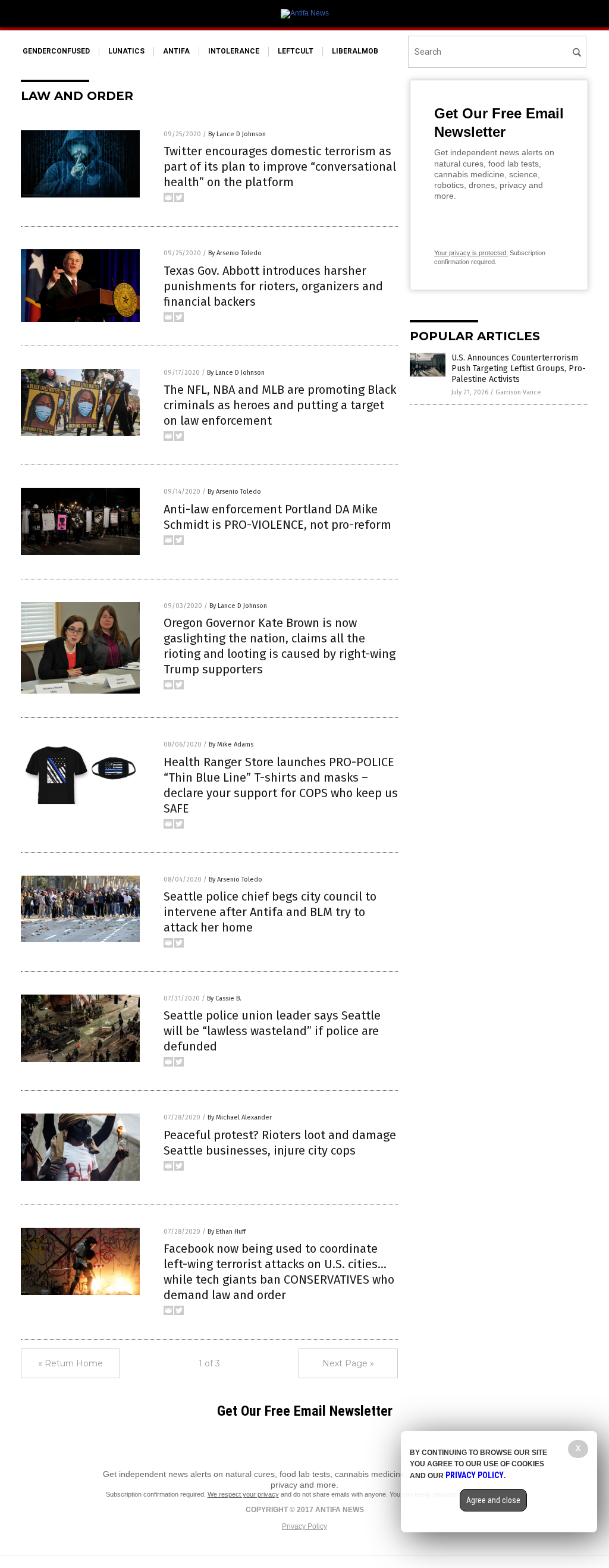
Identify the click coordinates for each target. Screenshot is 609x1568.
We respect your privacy (243, 1494)
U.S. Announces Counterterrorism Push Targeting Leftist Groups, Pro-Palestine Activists (518, 368)
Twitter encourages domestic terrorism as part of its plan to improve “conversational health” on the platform (280, 166)
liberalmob (355, 51)
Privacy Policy (304, 1526)
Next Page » (348, 1363)
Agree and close (493, 1500)
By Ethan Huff (227, 1231)
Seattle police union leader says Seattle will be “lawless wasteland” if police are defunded (272, 1030)
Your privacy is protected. (471, 252)
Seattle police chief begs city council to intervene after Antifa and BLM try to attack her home (270, 911)
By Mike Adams (231, 744)
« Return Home (70, 1363)
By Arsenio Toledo (235, 253)
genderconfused (56, 51)
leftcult (295, 51)
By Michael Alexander (240, 1117)
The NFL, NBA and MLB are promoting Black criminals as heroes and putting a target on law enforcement (280, 405)
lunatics (126, 51)
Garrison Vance (518, 392)
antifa (176, 51)
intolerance (233, 51)
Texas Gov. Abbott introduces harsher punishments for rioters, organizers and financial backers (273, 286)
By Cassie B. (224, 998)
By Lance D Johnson (237, 134)
